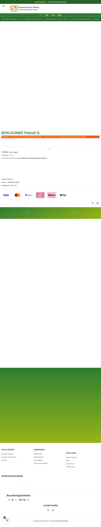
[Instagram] (98, 203)
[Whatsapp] (53, 510)
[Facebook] (93, 203)
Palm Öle (14, 185)
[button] (3, 6)
